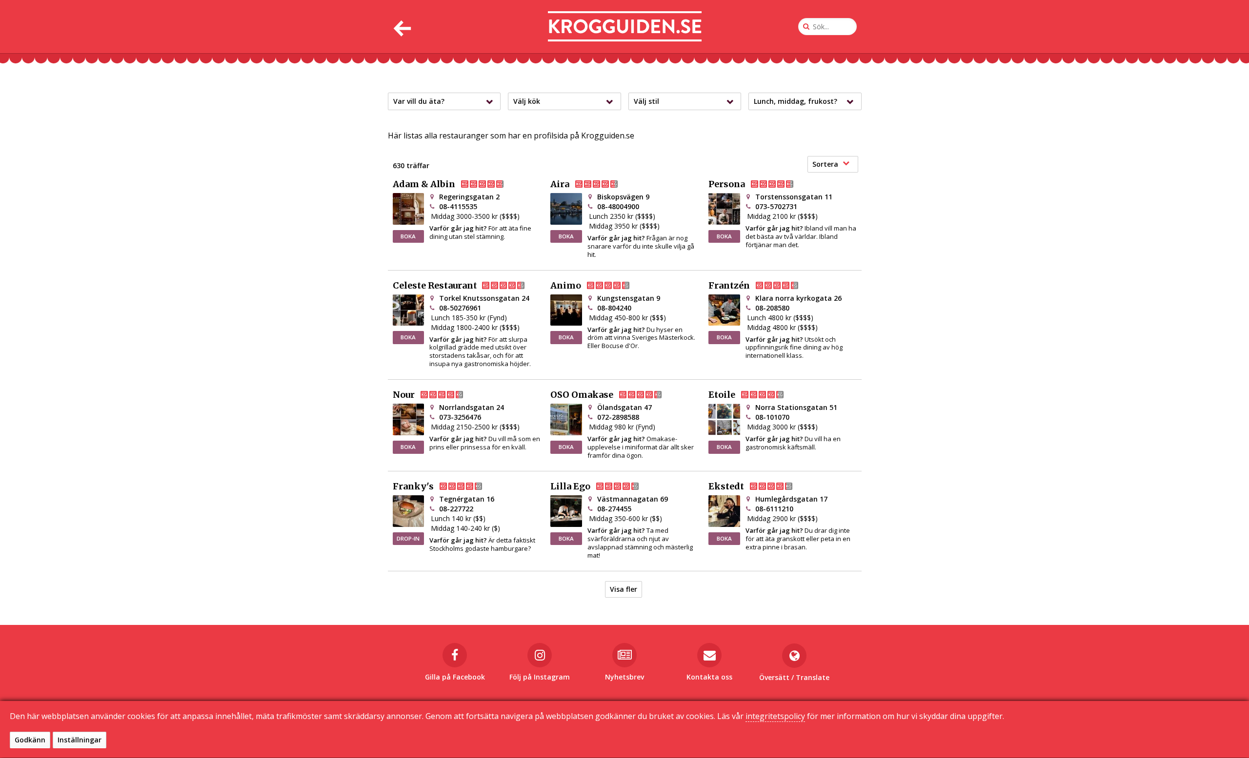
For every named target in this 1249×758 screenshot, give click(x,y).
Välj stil (646, 101)
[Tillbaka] (401, 26)
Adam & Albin (424, 184)
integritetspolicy (775, 716)
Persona (726, 184)
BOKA (408, 236)
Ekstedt (726, 486)
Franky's (413, 486)
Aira (559, 184)
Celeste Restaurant (435, 285)
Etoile (721, 394)
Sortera (825, 164)
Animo (565, 285)
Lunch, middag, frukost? (795, 101)
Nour (404, 394)
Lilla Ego (570, 486)
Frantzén (729, 285)
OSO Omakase (581, 394)
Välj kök (526, 101)
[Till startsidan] (625, 26)
